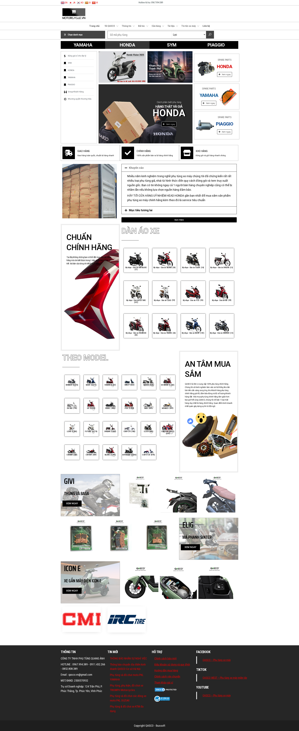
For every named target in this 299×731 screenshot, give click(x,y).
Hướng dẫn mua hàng (166, 670)
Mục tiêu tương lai (140, 210)
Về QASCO (110, 26)
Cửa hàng (156, 26)
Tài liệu (171, 26)
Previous (119, 495)
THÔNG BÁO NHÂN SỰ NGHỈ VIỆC (128, 658)
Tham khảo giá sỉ (163, 682)
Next (239, 495)
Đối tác (141, 26)
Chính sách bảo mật (165, 658)
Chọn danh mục (75, 34)
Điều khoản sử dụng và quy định (172, 664)
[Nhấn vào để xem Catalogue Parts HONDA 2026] (169, 67)
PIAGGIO (216, 45)
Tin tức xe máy (188, 26)
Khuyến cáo (136, 167)
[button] (168, 124)
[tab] (179, 168)
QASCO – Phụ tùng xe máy (217, 660)
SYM (171, 45)
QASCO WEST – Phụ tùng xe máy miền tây (225, 677)
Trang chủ (94, 26)
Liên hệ (206, 26)
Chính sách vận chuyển (167, 676)
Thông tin (126, 26)
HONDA (127, 45)
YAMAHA (83, 45)
